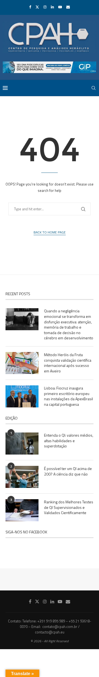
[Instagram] (44, 7)
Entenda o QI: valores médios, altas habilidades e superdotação (68, 440)
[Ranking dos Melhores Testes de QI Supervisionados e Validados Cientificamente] (22, 510)
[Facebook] (30, 7)
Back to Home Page (50, 232)
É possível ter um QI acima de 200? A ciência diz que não (68, 471)
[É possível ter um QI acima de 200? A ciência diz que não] (22, 477)
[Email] (68, 7)
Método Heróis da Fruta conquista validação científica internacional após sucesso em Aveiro (67, 363)
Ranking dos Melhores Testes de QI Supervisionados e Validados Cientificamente (68, 507)
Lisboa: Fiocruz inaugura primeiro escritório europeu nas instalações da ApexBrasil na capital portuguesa (68, 396)
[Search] (93, 88)
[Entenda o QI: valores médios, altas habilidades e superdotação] (22, 443)
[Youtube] (60, 7)
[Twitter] (37, 7)
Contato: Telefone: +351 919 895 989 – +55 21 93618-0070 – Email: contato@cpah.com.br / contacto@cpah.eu (49, 626)
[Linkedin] (52, 7)
